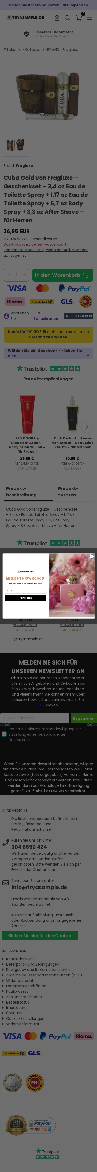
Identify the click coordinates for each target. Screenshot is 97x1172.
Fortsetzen (25, 597)
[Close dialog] (91, 556)
